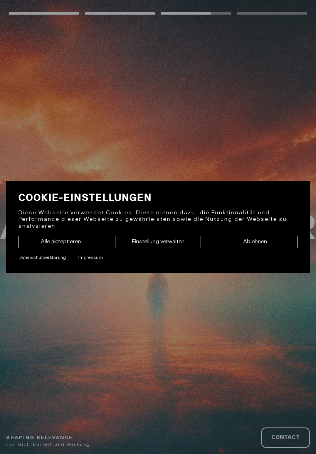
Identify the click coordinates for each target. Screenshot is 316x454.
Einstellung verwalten (158, 241)
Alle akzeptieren (61, 241)
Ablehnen (255, 241)
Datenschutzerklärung (42, 257)
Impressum (90, 257)
